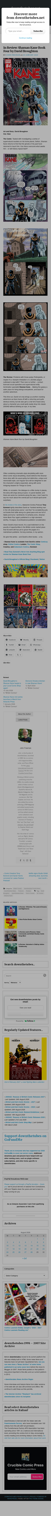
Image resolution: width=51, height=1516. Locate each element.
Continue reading (25, 38)
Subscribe (38, 31)
